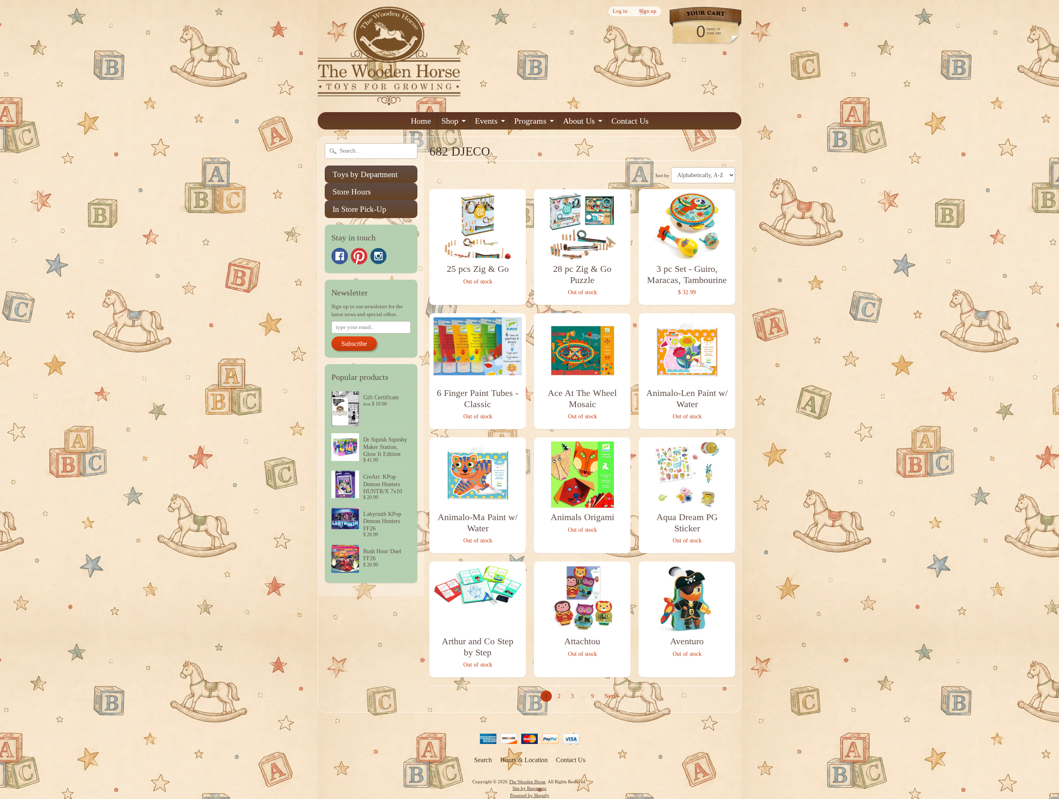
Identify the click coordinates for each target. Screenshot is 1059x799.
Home (421, 120)
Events (486, 120)
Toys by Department (365, 174)
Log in (620, 11)
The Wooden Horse (527, 781)
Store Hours (352, 191)
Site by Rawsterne (529, 788)
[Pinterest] (359, 256)
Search (483, 759)
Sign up (647, 11)
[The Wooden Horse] (389, 100)
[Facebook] (339, 256)
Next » (612, 696)
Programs (530, 120)
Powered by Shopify (529, 795)
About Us (579, 120)
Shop (449, 120)
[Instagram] (378, 256)
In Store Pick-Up (359, 209)
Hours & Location (524, 759)
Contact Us (630, 120)
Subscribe (354, 343)
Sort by (662, 175)
